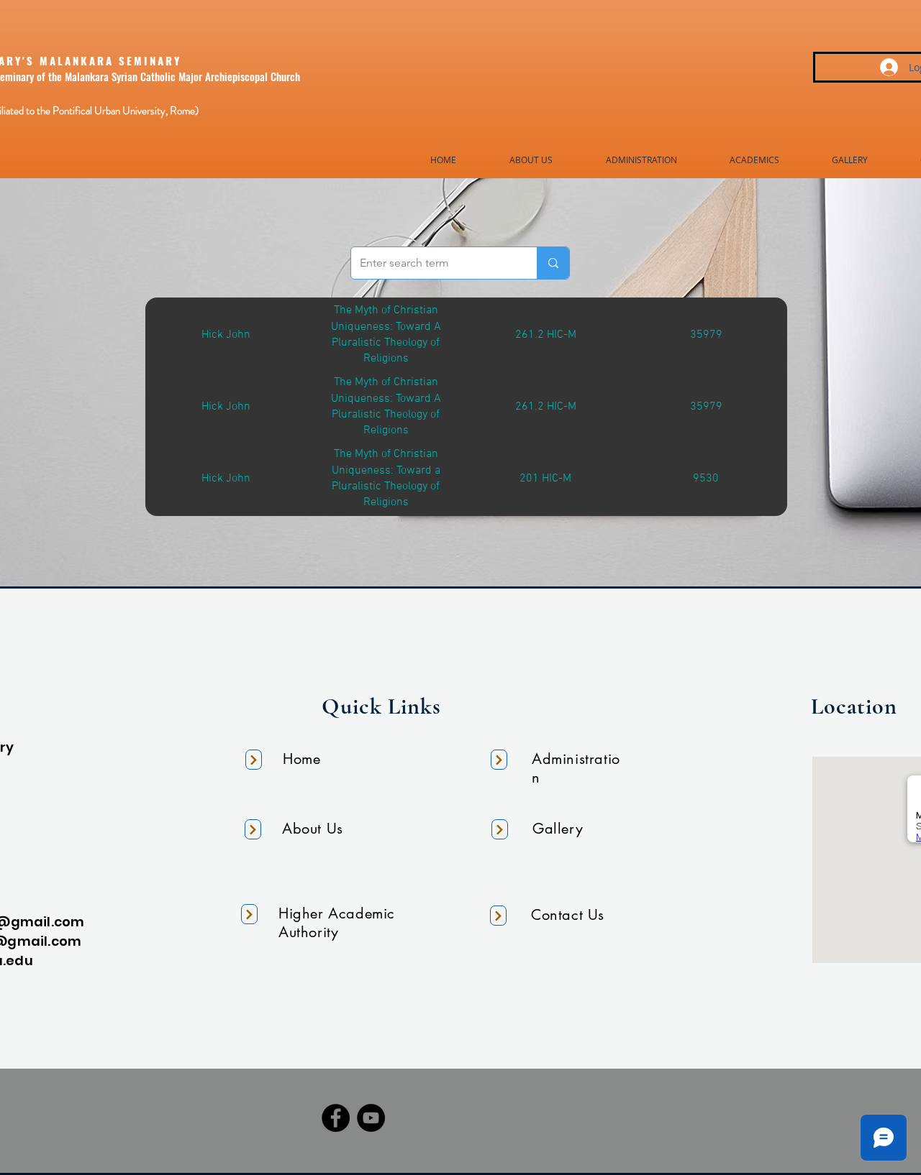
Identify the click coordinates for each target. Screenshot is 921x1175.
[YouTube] (371, 1118)
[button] (531, 160)
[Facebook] (336, 1118)
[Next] (253, 760)
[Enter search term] (553, 263)
